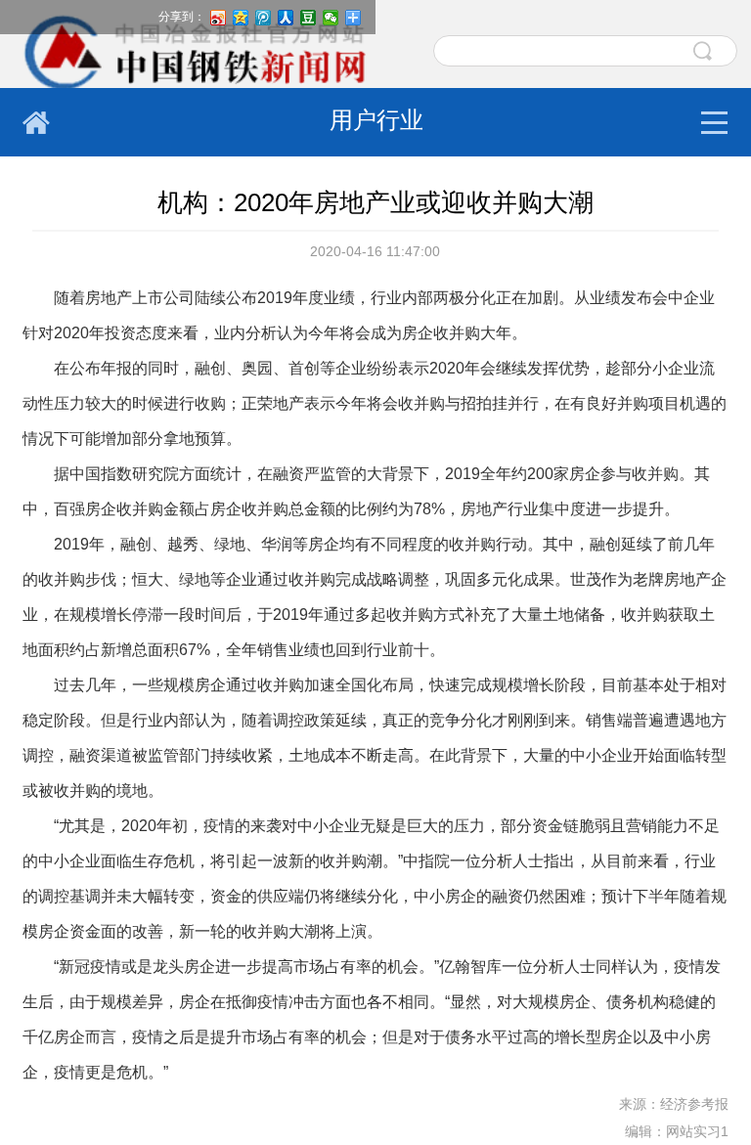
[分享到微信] (331, 17)
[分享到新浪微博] (218, 17)
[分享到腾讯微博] (263, 17)
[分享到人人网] (286, 17)
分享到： (181, 16)
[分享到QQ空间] (241, 17)
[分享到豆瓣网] (308, 17)
